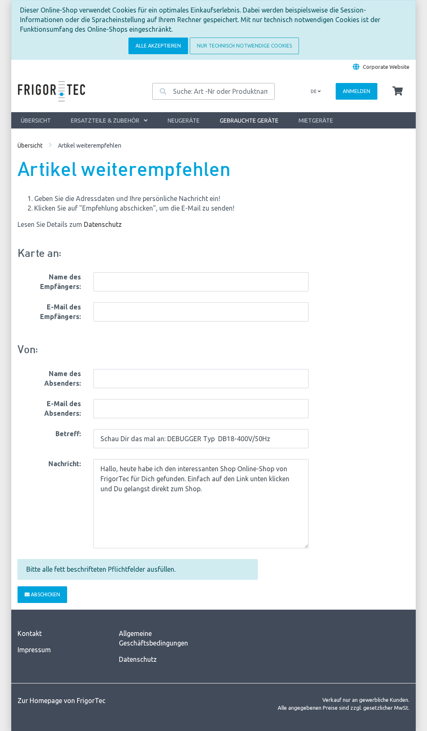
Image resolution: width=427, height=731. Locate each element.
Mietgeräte (316, 120)
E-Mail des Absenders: (62, 408)
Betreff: (68, 433)
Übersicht (36, 120)
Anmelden (356, 91)
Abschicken (45, 594)
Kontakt (30, 633)
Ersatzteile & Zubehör (106, 120)
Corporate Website (386, 67)
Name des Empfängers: (60, 281)
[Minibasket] (397, 91)
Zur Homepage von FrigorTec (61, 700)
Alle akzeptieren (158, 45)
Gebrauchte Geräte (249, 120)
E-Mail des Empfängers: (60, 311)
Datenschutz (103, 224)
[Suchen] (163, 91)
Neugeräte (184, 120)
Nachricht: (64, 463)
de (314, 91)
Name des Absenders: (62, 378)
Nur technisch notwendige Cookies (244, 45)
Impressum (34, 649)
